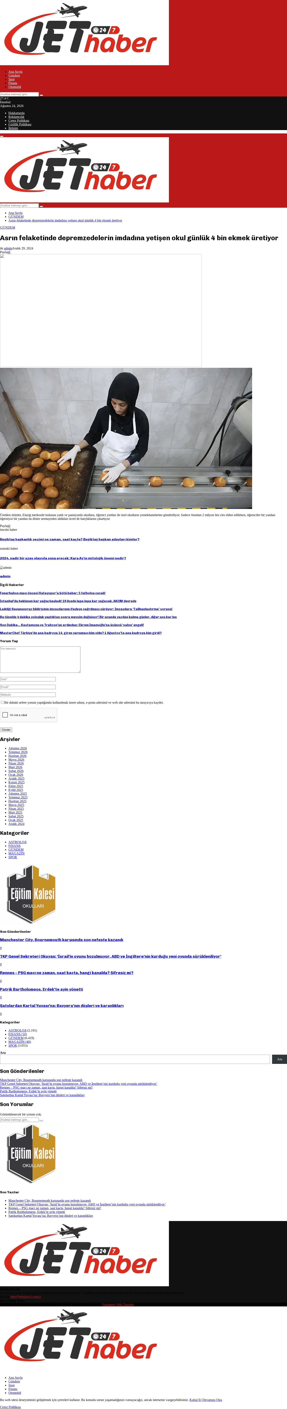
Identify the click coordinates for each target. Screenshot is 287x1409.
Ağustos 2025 (17, 793)
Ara (3, 1052)
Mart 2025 (15, 812)
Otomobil (14, 87)
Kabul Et (195, 1400)
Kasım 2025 (16, 782)
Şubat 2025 (16, 816)
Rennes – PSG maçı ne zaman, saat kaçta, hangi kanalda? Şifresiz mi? (66, 972)
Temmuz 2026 (18, 752)
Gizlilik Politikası (19, 124)
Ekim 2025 (15, 786)
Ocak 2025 (15, 820)
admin (8, 248)
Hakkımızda (16, 113)
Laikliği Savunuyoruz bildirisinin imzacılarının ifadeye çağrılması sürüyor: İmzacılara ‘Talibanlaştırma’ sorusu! (86, 609)
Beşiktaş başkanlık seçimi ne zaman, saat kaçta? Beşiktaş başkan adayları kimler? (70, 539)
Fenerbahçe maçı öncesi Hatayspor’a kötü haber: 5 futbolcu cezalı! (52, 593)
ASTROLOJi (17, 842)
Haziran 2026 (17, 756)
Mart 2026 (15, 767)
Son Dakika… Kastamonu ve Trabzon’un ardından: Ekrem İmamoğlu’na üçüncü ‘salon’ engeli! (72, 625)
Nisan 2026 (16, 763)
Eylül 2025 (15, 790)
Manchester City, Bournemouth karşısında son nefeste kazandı (61, 939)
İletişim (13, 128)
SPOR (12, 857)
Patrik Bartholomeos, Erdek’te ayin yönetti (41, 989)
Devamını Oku (212, 1400)
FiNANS (14, 846)
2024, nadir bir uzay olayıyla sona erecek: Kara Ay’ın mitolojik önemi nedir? (63, 558)
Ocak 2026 (15, 774)
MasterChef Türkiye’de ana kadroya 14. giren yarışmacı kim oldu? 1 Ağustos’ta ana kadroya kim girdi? (81, 633)
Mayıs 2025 (16, 805)
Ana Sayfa (15, 71)
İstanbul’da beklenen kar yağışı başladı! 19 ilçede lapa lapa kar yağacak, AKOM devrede (68, 601)
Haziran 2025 (17, 801)
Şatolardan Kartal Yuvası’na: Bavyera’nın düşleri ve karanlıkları (62, 1005)
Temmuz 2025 (18, 797)
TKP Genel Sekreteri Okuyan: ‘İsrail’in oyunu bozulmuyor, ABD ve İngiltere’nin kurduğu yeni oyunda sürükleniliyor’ (110, 956)
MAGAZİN (16, 853)
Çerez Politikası (18, 120)
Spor (11, 79)
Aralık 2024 (16, 824)
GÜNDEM (7, 227)
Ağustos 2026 (17, 748)
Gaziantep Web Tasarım (118, 1304)
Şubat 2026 (16, 771)
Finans (12, 83)
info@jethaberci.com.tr (26, 1296)
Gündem (14, 75)
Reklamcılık (16, 117)
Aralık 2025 (16, 778)
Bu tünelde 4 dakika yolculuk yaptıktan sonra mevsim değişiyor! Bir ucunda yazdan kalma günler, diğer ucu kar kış (88, 617)
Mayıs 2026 (16, 759)
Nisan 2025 (16, 808)
